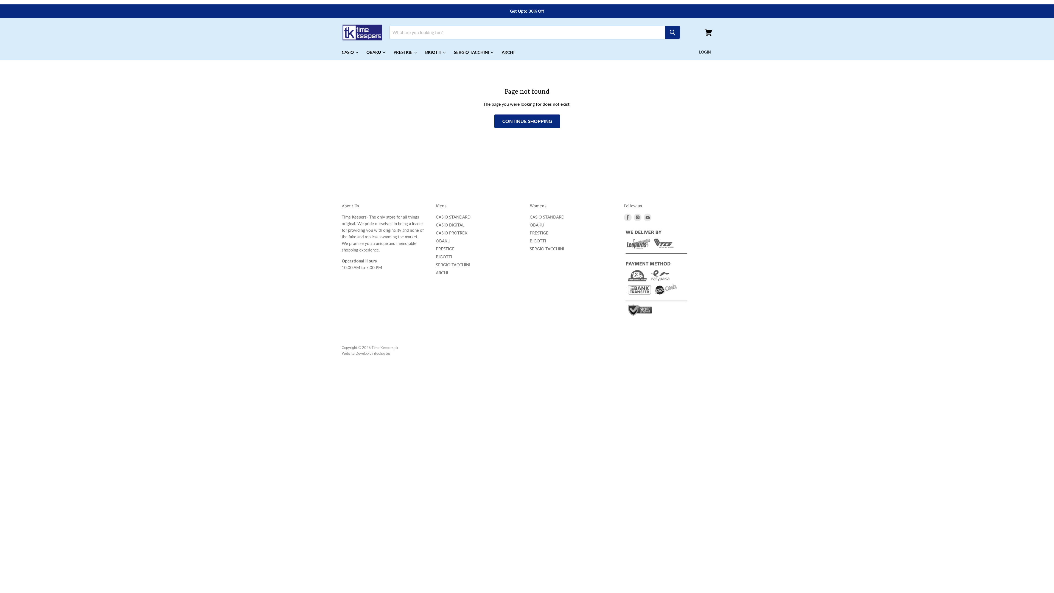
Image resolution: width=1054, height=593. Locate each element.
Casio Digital (450, 224)
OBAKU (374, 52)
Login (705, 52)
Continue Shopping (527, 121)
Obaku (443, 240)
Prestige (445, 248)
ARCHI (508, 52)
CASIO (348, 52)
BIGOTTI (433, 52)
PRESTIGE (404, 52)
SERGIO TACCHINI (472, 52)
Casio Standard (453, 216)
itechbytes (382, 353)
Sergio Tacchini (453, 264)
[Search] (672, 32)
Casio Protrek (451, 232)
